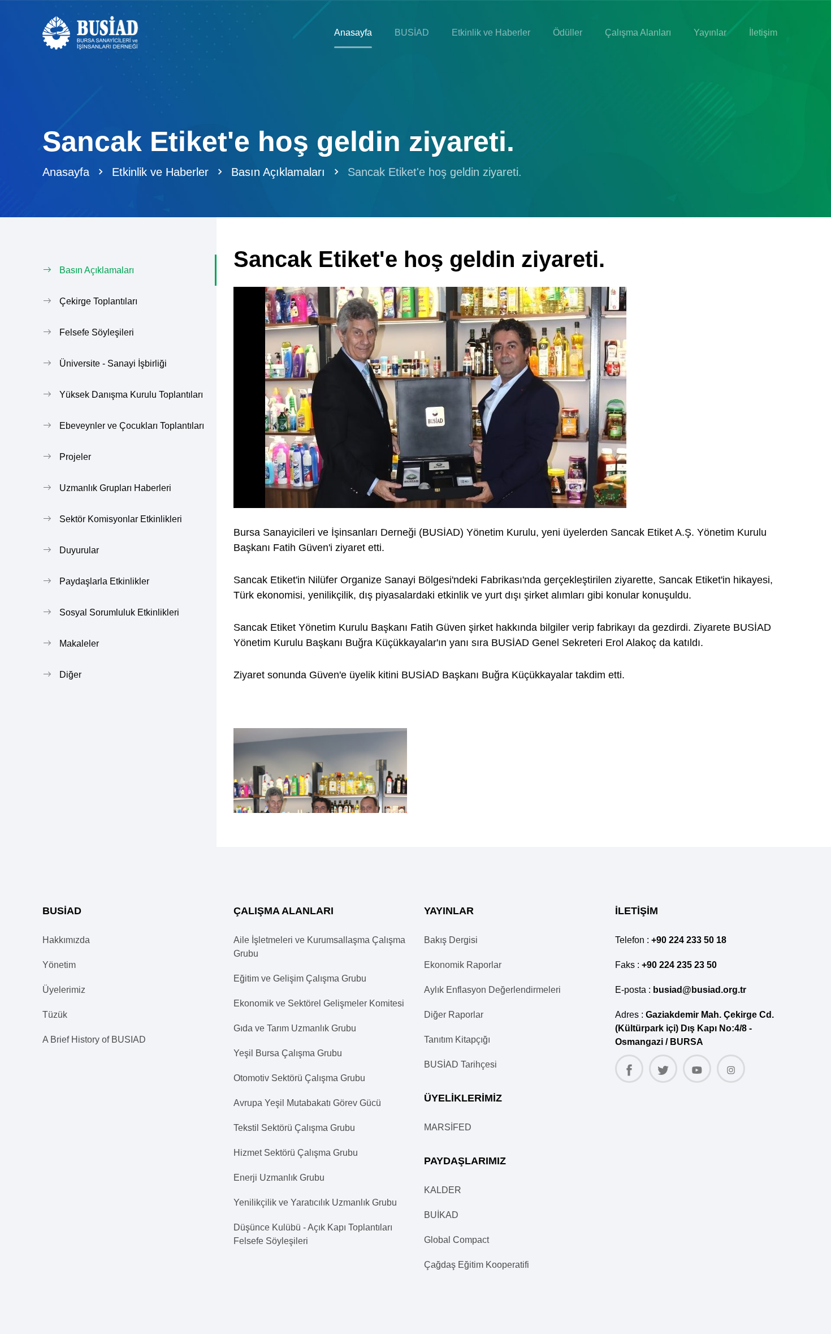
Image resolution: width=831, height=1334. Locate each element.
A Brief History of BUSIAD (94, 1039)
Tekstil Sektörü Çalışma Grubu (294, 1128)
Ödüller (567, 32)
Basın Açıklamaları (278, 172)
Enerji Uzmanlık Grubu (278, 1177)
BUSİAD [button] (412, 32)
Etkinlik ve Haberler (160, 172)
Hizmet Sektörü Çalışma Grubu (295, 1152)
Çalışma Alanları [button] (638, 32)
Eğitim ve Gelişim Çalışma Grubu (299, 978)
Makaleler (79, 643)
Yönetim (59, 965)
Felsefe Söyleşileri (96, 332)
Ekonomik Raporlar (462, 965)
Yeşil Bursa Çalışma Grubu (287, 1053)
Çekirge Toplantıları (98, 301)
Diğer (70, 674)
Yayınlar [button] (710, 32)
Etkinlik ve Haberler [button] (491, 32)
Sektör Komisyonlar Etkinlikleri (120, 519)
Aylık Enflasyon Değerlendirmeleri (492, 990)
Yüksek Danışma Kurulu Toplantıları (131, 394)
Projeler (75, 457)
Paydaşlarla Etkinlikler (104, 581)
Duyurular (79, 550)
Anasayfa (353, 32)
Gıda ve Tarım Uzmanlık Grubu (294, 1028)
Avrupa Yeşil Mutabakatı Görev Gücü (307, 1103)
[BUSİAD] (99, 33)
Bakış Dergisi (451, 940)
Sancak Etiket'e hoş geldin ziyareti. (435, 172)
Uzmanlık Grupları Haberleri (115, 488)
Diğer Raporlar (453, 1014)
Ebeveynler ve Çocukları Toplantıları (131, 426)
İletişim (763, 32)
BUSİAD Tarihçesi (460, 1064)
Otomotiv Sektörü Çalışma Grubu (299, 1078)
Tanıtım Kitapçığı (457, 1039)
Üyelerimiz (63, 990)
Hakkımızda (66, 940)
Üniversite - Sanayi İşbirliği (113, 363)
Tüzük (54, 1014)
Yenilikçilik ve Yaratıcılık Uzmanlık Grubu (315, 1202)
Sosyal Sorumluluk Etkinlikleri (119, 612)
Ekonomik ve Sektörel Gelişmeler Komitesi (318, 1003)
